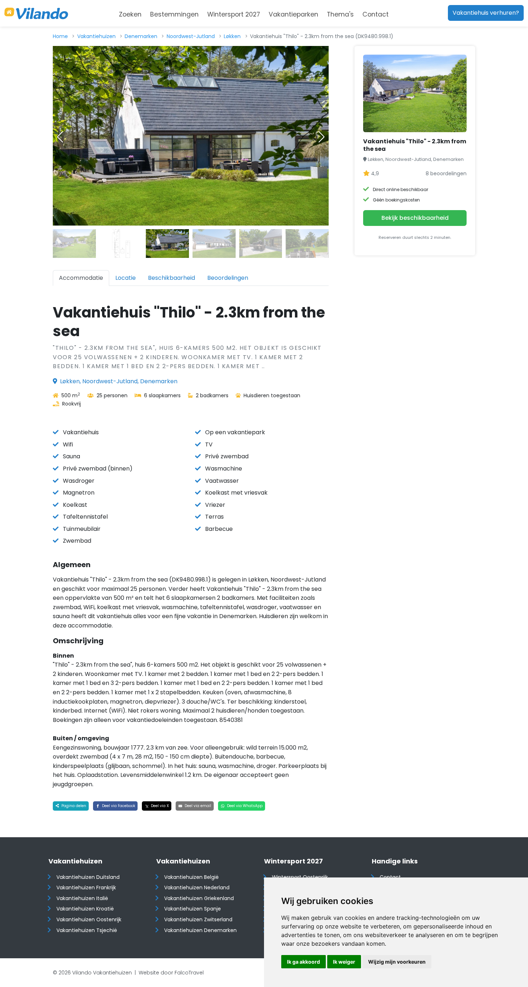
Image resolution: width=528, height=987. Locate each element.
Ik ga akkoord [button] (303, 962)
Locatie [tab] (125, 278)
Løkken (232, 36)
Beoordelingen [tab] (227, 278)
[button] (321, 137)
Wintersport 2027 (233, 14)
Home (60, 36)
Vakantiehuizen (96, 36)
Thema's (340, 14)
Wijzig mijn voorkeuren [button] (397, 962)
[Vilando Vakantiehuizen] (36, 13)
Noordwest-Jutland (191, 36)
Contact (375, 14)
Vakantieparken (293, 14)
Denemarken (141, 36)
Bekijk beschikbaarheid (415, 218)
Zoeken (130, 14)
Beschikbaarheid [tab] (171, 278)
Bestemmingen (174, 14)
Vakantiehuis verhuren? (486, 13)
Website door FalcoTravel (171, 972)
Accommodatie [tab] (81, 278)
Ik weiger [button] (344, 962)
